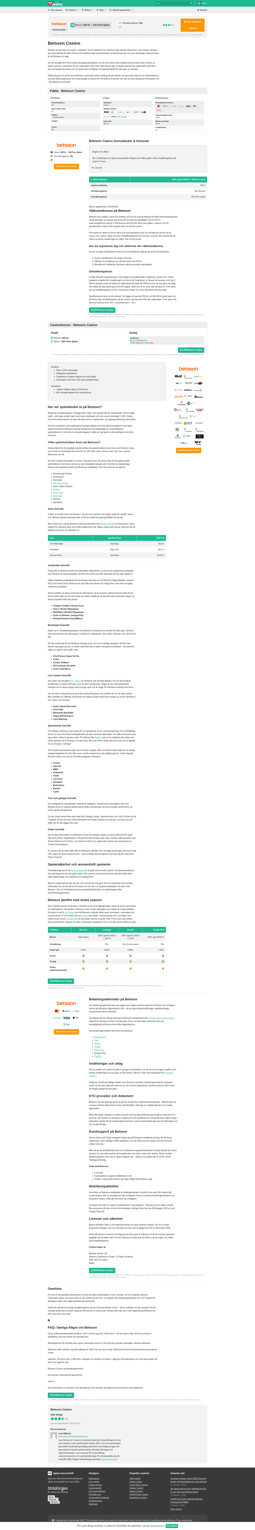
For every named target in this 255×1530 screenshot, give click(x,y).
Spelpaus (93, 1504)
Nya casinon (56, 10)
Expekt (84, 915)
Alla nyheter (176, 1509)
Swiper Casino (136, 1488)
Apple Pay (99, 1050)
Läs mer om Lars (109, 1459)
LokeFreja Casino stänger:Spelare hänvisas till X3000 (186, 1500)
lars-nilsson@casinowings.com (73, 1436)
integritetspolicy (157, 1526)
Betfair (98, 737)
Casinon (72, 10)
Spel (101, 10)
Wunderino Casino (138, 1498)
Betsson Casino (59, 30)
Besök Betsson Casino (192, 24)
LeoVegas (69, 912)
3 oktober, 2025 (177, 1505)
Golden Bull (72, 919)
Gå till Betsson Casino (102, 310)
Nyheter (203, 10)
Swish (97, 1043)
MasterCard (99, 1037)
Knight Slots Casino (138, 1494)
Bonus (88, 10)
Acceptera (172, 1526)
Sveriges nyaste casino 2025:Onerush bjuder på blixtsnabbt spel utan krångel (188, 1480)
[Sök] (191, 3)
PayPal (97, 1056)
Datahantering (95, 1501)
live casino (76, 681)
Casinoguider (95, 1488)
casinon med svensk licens (161, 1018)
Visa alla (123, 117)
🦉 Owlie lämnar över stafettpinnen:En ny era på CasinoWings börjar (188, 1490)
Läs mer (98, 168)
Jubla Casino (135, 1482)
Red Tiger (57, 496)
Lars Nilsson (64, 1433)
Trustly (97, 1047)
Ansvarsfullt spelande (99, 1498)
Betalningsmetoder (121, 10)
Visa (96, 1040)
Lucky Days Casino (138, 1485)
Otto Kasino (135, 1478)
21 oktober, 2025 (178, 1495)
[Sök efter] (172, 3)
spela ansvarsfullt (79, 870)
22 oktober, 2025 (178, 1485)
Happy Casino (136, 1491)
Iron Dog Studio (60, 483)
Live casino (94, 1482)
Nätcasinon (94, 1478)
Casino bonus (95, 1485)
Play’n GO (58, 493)
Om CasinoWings (97, 1491)
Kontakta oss (95, 1494)
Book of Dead (107, 524)
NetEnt (56, 489)
